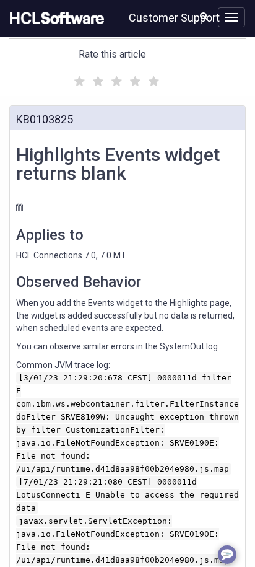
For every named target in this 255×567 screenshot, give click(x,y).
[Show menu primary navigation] (231, 17)
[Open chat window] (227, 554)
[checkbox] (78, 78)
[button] (203, 16)
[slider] (115, 80)
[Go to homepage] (54, 18)
